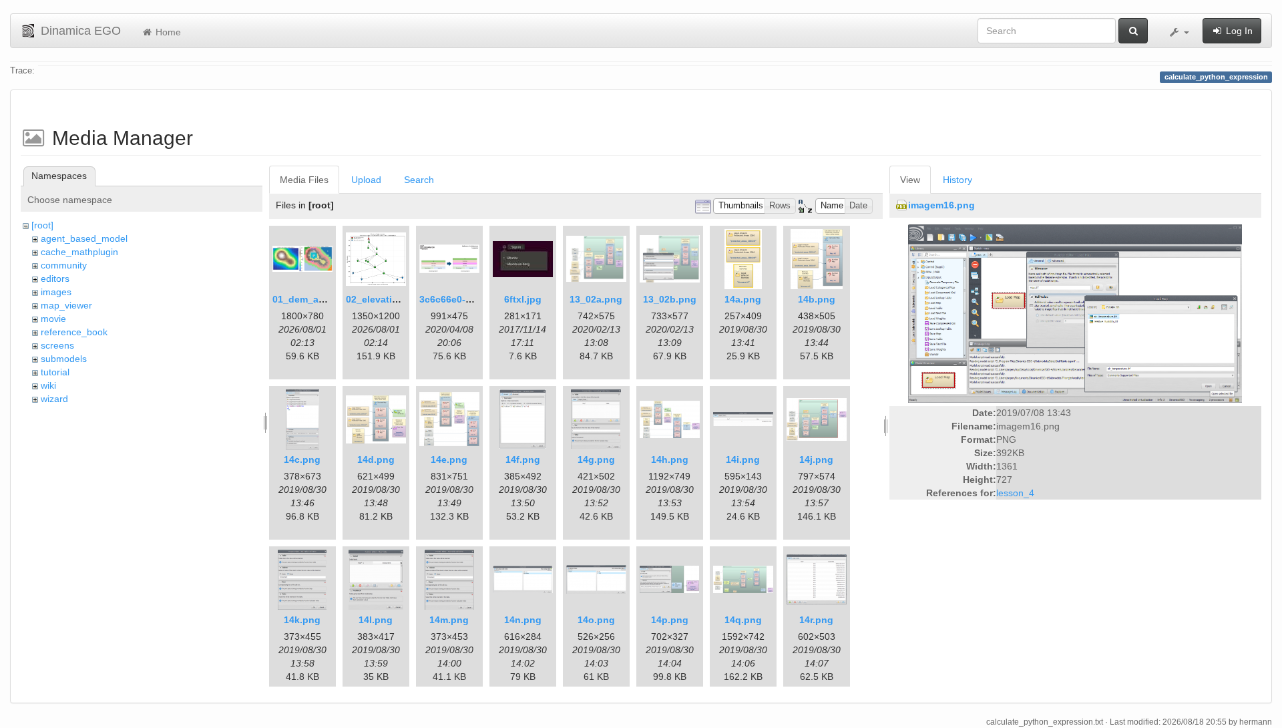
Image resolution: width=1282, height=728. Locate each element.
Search (419, 179)
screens (57, 345)
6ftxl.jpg (523, 299)
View (910, 179)
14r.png (816, 619)
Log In (1238, 30)
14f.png (522, 459)
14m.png (449, 619)
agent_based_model (84, 238)
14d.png (376, 459)
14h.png (669, 459)
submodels (64, 358)
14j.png (816, 459)
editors (55, 278)
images (56, 292)
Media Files (304, 179)
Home (167, 32)
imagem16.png (941, 205)
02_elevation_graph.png (401, 299)
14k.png (302, 619)
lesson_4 (1015, 493)
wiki (48, 385)
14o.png (596, 619)
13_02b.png (669, 299)
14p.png (669, 619)
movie (53, 318)
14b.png (816, 299)
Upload (366, 179)
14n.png (523, 619)
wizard (54, 398)
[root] (42, 225)
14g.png (596, 459)
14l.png (376, 619)
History (957, 179)
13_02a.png (596, 299)
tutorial (55, 372)
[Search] (1133, 30)
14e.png (449, 459)
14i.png (743, 459)
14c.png (302, 459)
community (64, 265)
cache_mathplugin (79, 251)
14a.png (742, 299)
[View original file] (1075, 313)
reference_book (74, 332)
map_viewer (66, 305)
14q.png (743, 619)
